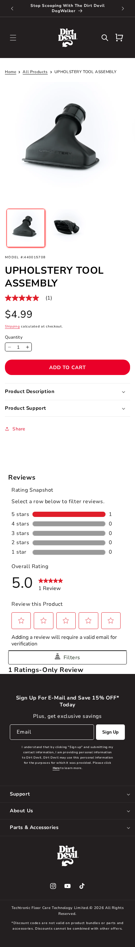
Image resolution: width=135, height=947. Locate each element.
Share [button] (18, 429)
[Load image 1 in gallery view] (26, 228)
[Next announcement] (123, 8)
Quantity (14, 337)
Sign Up (110, 732)
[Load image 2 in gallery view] (67, 228)
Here (56, 768)
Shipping (12, 326)
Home (10, 71)
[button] (13, 37)
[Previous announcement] (12, 8)
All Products (35, 71)
